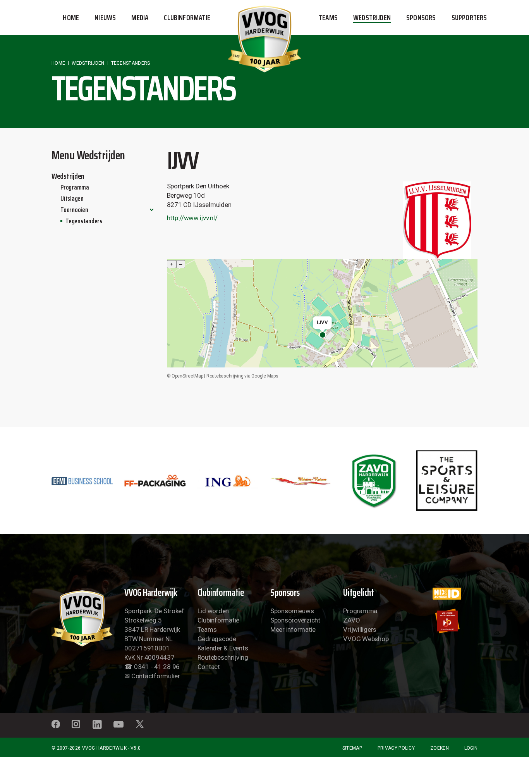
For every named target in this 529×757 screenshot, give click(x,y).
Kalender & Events (223, 648)
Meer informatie (293, 629)
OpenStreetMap (187, 376)
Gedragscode (217, 639)
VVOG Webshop (365, 639)
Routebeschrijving (223, 657)
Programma (74, 187)
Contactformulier (155, 676)
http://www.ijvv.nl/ (192, 218)
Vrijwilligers (359, 629)
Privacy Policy (396, 748)
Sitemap (352, 748)
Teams (207, 629)
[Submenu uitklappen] (151, 209)
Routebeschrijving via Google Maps (242, 376)
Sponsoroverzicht (295, 620)
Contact (209, 667)
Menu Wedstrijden (88, 155)
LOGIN (470, 748)
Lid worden (213, 611)
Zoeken (439, 748)
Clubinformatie (218, 620)
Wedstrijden (68, 176)
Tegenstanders (83, 221)
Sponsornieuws (292, 611)
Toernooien (74, 209)
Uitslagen (72, 198)
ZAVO (351, 620)
